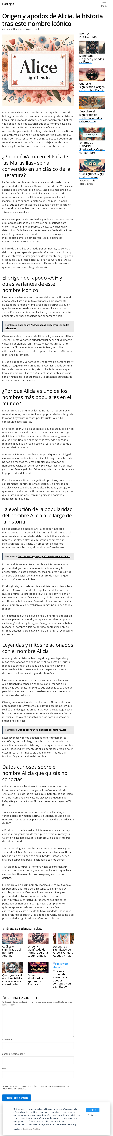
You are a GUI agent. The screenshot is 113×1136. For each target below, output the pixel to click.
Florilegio (8, 3)
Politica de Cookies (31, 1129)
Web (4, 1068)
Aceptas (92, 1109)
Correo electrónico (13, 1054)
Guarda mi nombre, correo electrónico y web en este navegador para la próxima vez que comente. (36, 1087)
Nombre (7, 1039)
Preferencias (93, 1115)
